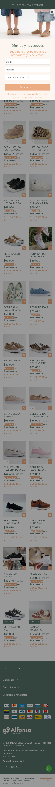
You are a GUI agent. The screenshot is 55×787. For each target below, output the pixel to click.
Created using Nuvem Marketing (27, 97)
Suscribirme (27, 87)
